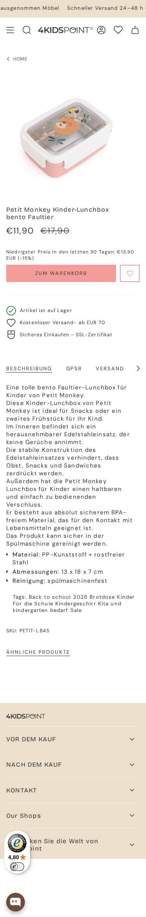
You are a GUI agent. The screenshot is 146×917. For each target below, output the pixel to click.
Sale (76, 610)
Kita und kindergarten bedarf (67, 607)
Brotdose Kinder (112, 597)
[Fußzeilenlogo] (25, 716)
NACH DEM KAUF (34, 764)
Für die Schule (33, 603)
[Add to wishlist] (130, 273)
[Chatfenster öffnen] (15, 902)
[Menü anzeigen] (10, 30)
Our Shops (23, 815)
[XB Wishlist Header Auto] (118, 30)
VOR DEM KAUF (31, 739)
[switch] (17, 866)
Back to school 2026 (58, 597)
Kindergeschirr (75, 603)
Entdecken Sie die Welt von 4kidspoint (52, 844)
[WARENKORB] (135, 30)
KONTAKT (21, 790)
